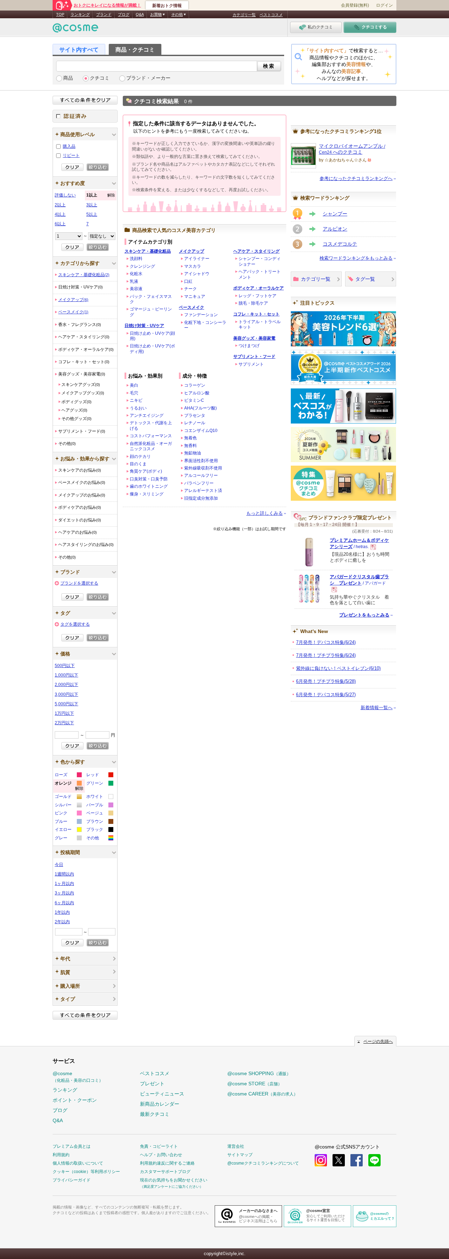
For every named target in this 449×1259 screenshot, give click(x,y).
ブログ (123, 14)
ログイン (384, 5)
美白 (134, 385)
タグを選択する (75, 624)
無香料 (190, 445)
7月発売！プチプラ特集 (326, 655)
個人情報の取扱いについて (78, 1163)
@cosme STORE (254, 1083)
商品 (68, 78)
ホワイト (99, 797)
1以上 (100, 195)
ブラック (99, 830)
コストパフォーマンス (151, 435)
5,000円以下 (66, 703)
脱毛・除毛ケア (253, 303)
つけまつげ (249, 345)
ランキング (80, 14)
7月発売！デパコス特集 (326, 642)
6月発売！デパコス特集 (326, 694)
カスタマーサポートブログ (165, 1171)
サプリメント (251, 364)
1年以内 (62, 912)
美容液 (136, 288)
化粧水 (136, 273)
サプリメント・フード (254, 356)
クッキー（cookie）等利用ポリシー (86, 1171)
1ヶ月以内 (64, 883)
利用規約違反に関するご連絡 (167, 1163)
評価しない (65, 195)
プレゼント (152, 1083)
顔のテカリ (140, 456)
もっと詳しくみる (264, 513)
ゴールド (68, 797)
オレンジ (69, 787)
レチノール (194, 422)
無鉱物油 (192, 453)
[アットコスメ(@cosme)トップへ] (75, 29)
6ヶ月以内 (64, 902)
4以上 (60, 214)
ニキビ (136, 400)
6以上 (60, 223)
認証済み (85, 116)
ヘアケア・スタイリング (256, 251)
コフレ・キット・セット (256, 314)
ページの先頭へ (378, 1041)
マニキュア (194, 296)
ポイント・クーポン (75, 1100)
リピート (71, 155)
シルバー (68, 805)
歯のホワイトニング (149, 486)
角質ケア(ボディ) (146, 471)
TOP (60, 14)
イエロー (68, 830)
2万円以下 (64, 722)
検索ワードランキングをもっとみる (356, 258)
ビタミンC (194, 400)
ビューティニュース (162, 1094)
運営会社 (235, 1146)
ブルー (68, 822)
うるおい (138, 408)
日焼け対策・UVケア (144, 325)
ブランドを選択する (79, 583)
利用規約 (61, 1154)
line (374, 1160)
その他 (99, 838)
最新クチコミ (154, 1114)
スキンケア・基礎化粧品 (148, 251)
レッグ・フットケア (257, 295)
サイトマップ (240, 1154)
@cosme (78, 1077)
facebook (356, 1160)
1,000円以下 (66, 675)
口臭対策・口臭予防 (149, 479)
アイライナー (196, 258)
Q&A (140, 14)
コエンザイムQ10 (200, 430)
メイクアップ (191, 251)
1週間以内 (64, 874)
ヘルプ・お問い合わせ (161, 1154)
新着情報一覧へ (377, 707)
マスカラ (192, 266)
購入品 (69, 146)
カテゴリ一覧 (244, 15)
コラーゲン (194, 385)
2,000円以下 (66, 684)
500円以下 (65, 665)
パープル (99, 805)
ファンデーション (201, 314)
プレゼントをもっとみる (364, 615)
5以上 (91, 214)
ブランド (104, 14)
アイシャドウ (196, 273)
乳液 (134, 281)
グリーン (99, 784)
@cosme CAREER (262, 1094)
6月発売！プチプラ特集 (326, 681)
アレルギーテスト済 (203, 490)
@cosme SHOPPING (259, 1073)
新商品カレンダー (159, 1104)
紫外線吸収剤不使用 (203, 468)
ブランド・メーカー (148, 78)
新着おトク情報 (167, 5)
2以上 (60, 204)
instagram (321, 1160)
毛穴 (134, 393)
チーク (190, 288)
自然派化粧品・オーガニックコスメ (151, 446)
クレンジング (142, 266)
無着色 (190, 437)
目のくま (138, 463)
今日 (59, 864)
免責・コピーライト (159, 1146)
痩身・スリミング (146, 494)
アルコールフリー (201, 475)
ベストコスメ (271, 15)
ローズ (68, 775)
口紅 (188, 281)
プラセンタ (194, 415)
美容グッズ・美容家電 (254, 338)
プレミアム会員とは (72, 1146)
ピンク (68, 814)
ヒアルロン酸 (196, 393)
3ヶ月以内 (64, 893)
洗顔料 (136, 258)
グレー (68, 838)
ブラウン (99, 822)
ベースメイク (191, 307)
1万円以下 (64, 713)
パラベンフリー (199, 483)
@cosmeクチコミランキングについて (263, 1163)
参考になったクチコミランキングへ (356, 178)
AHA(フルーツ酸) (200, 408)
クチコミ (99, 78)
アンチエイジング (146, 415)
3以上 (91, 204)
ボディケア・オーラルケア (258, 288)
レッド (99, 775)
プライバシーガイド (72, 1180)
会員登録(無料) (355, 5)
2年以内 (62, 921)
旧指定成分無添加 (201, 498)
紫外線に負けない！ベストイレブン (338, 668)
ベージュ (99, 814)
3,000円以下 (66, 694)
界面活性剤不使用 (201, 460)
